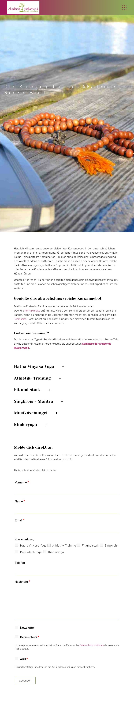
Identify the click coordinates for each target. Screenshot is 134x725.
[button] (124, 7)
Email (19, 520)
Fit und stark (90, 545)
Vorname (22, 482)
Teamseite (20, 318)
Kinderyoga (56, 552)
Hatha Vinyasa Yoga (33, 545)
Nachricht (22, 581)
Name (20, 501)
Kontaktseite (32, 310)
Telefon (20, 562)
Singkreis (111, 545)
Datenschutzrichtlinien (92, 645)
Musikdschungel (31, 552)
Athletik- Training (64, 545)
